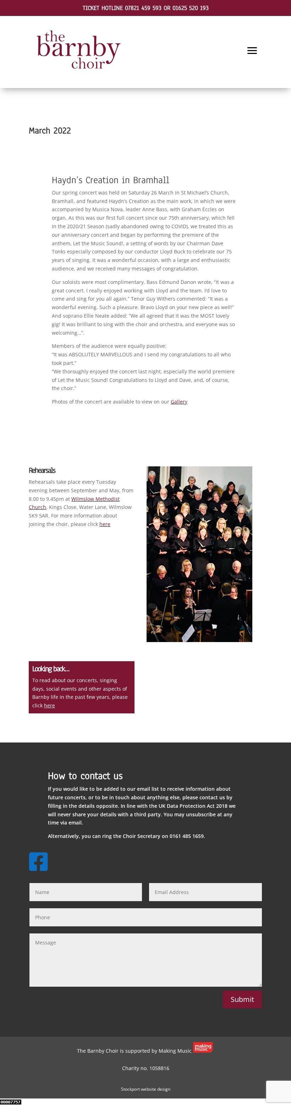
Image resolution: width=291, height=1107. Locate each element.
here (104, 524)
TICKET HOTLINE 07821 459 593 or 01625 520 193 (146, 8)
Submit (242, 999)
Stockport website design (145, 1089)
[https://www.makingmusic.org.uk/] (203, 1050)
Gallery (179, 401)
